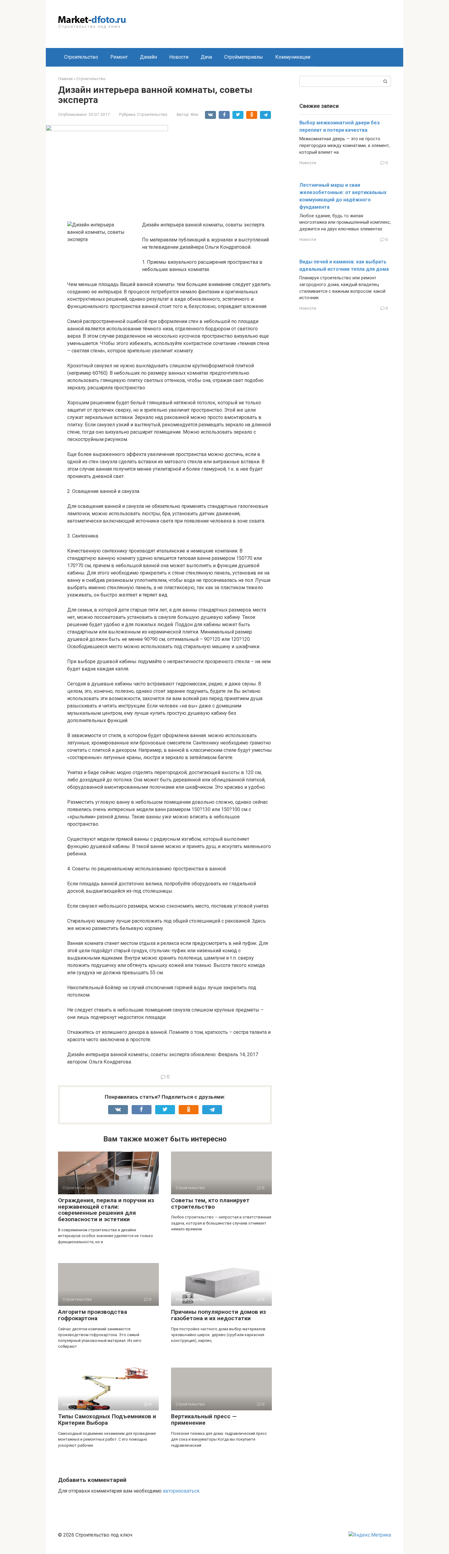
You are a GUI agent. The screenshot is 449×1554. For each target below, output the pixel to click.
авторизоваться (181, 1491)
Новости (178, 57)
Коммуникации (292, 57)
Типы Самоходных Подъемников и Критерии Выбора (107, 1419)
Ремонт (119, 57)
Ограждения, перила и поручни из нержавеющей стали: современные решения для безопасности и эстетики (106, 1210)
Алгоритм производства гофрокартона (92, 1315)
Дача (206, 57)
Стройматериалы (243, 57)
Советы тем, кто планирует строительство (210, 1203)
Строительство (81, 57)
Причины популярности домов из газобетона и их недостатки (218, 1315)
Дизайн (148, 57)
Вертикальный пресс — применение (204, 1419)
